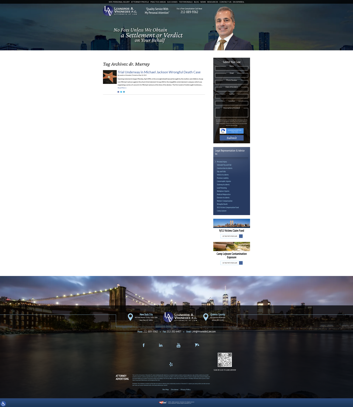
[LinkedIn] (160, 345)
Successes (172, 2)
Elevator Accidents (223, 197)
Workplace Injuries (223, 191)
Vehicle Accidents (223, 174)
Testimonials (185, 2)
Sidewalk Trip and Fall (224, 165)
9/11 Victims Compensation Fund (228, 207)
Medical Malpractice (224, 194)
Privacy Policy (186, 389)
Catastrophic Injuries (224, 181)
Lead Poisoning (222, 188)
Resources (212, 2)
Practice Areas (158, 2)
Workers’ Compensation (224, 201)
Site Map (165, 389)
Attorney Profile (140, 2)
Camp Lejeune (221, 210)
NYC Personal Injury (119, 2)
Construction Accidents (224, 168)
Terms (236, 131)
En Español (238, 2)
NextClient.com (188, 403)
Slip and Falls (221, 171)
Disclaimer (175, 389)
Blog (196, 2)
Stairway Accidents (223, 184)
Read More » (122, 88)
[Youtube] (178, 345)
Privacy (233, 131)
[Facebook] (144, 345)
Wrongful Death (222, 204)
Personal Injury (222, 161)
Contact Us (225, 2)
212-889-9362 (189, 12)
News (203, 2)
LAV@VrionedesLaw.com (201, 331)
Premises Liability (223, 178)
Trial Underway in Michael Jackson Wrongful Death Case (159, 72)
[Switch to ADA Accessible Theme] (3, 404)
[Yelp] (171, 364)
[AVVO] (197, 345)
